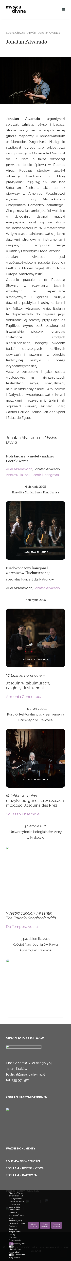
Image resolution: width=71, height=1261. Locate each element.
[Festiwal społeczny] (28, 1118)
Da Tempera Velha (22, 926)
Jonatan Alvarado (47, 588)
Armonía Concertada (24, 696)
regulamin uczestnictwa (25, 1168)
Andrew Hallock (18, 475)
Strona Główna (15, 32)
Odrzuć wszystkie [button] (33, 1225)
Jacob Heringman (45, 475)
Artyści (31, 32)
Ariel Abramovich (19, 469)
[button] (63, 9)
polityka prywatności (23, 1161)
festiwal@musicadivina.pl (25, 1074)
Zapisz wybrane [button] (45, 1225)
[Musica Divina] (19, 9)
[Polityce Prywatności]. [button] (17, 1238)
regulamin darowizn (21, 1175)
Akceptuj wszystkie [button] (56, 1225)
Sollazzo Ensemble (22, 814)
